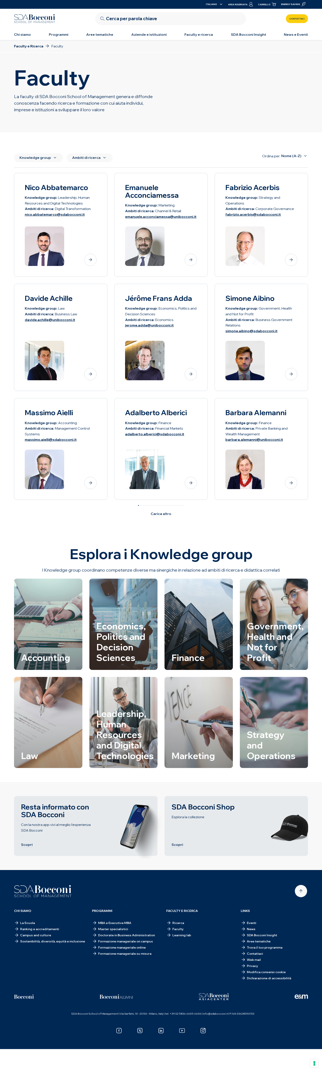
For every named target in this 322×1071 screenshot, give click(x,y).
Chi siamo (22, 34)
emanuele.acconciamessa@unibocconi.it (160, 216)
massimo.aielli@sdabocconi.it (51, 439)
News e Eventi (296, 34)
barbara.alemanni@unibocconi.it (254, 439)
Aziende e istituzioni (149, 34)
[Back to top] (301, 891)
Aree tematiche (99, 34)
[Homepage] (43, 891)
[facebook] (119, 1030)
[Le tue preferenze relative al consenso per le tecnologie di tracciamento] (314, 1063)
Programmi (58, 34)
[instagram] (203, 1030)
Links (245, 911)
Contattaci (296, 18)
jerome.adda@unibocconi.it (149, 325)
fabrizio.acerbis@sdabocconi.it (253, 214)
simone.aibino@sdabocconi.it (251, 331)
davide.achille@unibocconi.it (50, 320)
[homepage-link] (34, 18)
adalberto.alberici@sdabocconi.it (154, 434)
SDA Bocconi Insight (248, 34)
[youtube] (182, 1030)
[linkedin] (161, 1030)
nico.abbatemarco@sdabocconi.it (55, 214)
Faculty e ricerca (198, 34)
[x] (140, 1030)
